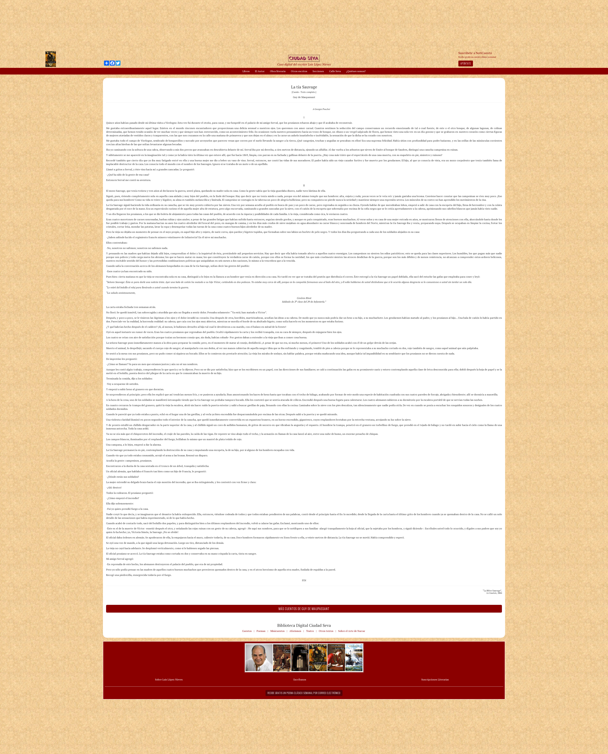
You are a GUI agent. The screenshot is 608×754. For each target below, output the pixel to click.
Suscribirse (287, 401)
